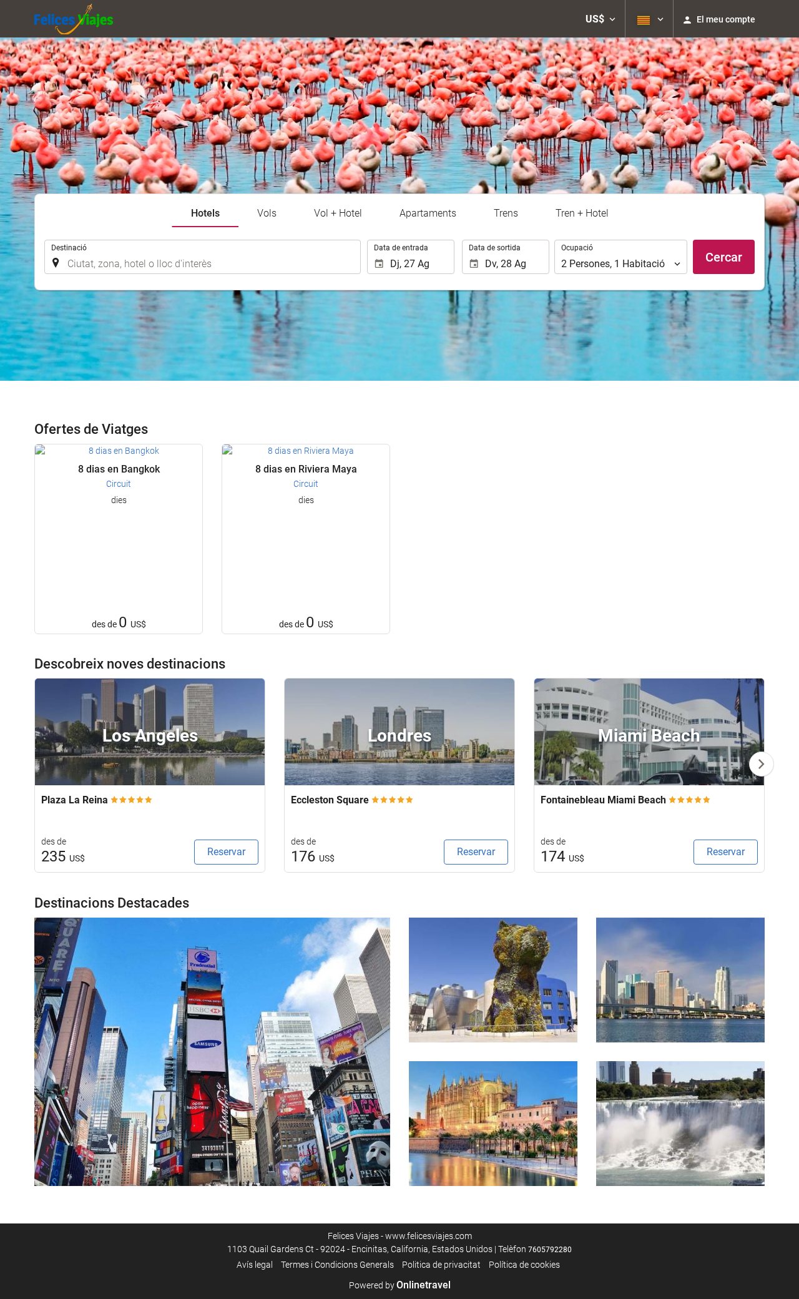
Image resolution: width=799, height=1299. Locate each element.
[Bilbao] (493, 980)
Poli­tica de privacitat (441, 1265)
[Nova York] (212, 1052)
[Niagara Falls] (680, 1123)
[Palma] (493, 1123)
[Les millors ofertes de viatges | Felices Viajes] (73, 18)
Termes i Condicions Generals (337, 1265)
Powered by (400, 1285)
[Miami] (680, 980)
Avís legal (255, 1265)
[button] (600, 18)
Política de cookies (524, 1265)
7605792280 (550, 1249)
